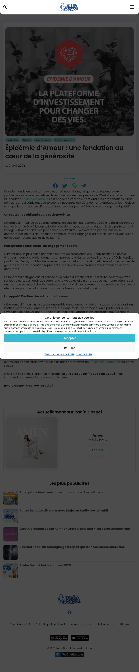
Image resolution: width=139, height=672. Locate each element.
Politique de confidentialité (59, 354)
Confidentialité (84, 354)
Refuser (69, 348)
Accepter (69, 338)
